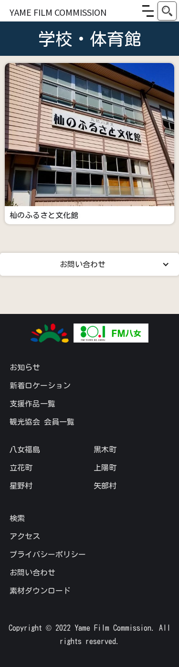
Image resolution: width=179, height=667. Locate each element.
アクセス (25, 536)
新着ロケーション (40, 385)
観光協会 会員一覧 (42, 422)
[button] (148, 11)
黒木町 (105, 449)
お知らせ (25, 367)
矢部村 (105, 486)
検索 (17, 518)
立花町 (21, 467)
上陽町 (105, 467)
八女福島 (25, 449)
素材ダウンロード (40, 590)
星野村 (21, 486)
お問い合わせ (32, 572)
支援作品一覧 (32, 403)
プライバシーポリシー (48, 554)
